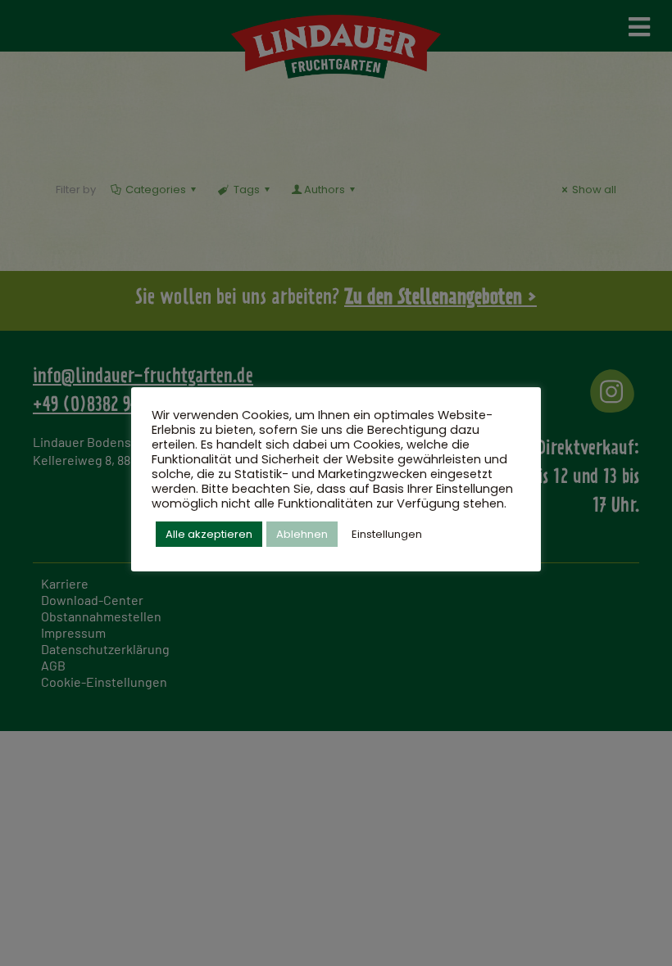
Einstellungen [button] (387, 534)
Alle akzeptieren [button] (209, 534)
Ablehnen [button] (302, 534)
